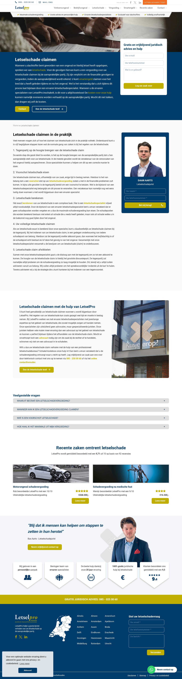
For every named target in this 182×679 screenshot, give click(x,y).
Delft (79, 632)
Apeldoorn (109, 621)
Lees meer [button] (25, 663)
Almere (94, 616)
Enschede (109, 632)
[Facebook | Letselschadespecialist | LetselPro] (130, 2)
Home (16, 125)
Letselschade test (155, 2)
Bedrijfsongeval (80, 8)
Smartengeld (129, 8)
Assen (94, 627)
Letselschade (98, 8)
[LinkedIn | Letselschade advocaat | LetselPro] (140, 2)
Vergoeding (114, 8)
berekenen (27, 203)
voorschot (34, 181)
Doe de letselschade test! (48, 109)
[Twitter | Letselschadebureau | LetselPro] (135, 2)
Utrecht (108, 643)
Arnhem (80, 627)
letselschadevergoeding (60, 181)
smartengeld (86, 79)
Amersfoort (110, 616)
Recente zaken (146, 8)
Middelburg (82, 643)
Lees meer (80, 500)
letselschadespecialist (94, 203)
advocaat (43, 338)
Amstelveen (82, 621)
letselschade (39, 70)
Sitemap (142, 675)
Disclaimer (132, 675)
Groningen (81, 638)
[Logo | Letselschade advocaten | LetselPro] (21, 8)
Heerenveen (96, 638)
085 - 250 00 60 (73, 358)
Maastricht (109, 638)
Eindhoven (95, 632)
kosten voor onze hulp (99, 92)
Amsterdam (96, 621)
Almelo (80, 616)
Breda (107, 627)
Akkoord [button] (28, 670)
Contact (161, 8)
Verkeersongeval (61, 8)
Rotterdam (95, 643)
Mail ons (47, 2)
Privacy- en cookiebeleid (159, 675)
